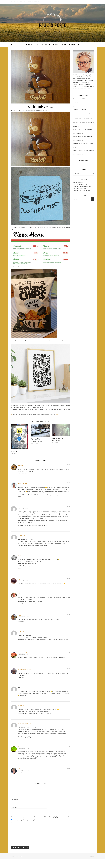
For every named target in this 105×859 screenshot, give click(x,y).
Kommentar (14, 823)
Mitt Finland (22, 2)
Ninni (19, 769)
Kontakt (36, 2)
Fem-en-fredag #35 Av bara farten (82, 99)
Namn (13, 792)
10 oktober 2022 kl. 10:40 (23, 670)
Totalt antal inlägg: (78, 188)
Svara (68, 464)
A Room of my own (78, 150)
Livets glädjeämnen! (59, 44)
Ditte (19, 593)
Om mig (16, 2)
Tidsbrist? (76, 102)
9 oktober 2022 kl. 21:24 (23, 537)
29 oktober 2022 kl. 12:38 (23, 770)
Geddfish (21, 631)
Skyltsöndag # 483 (17, 451)
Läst (36, 44)
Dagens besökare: (78, 182)
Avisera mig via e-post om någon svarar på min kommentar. (27, 820)
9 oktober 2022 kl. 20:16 (23, 508)
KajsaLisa (21, 579)
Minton (20, 465)
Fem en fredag (74, 44)
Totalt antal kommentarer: (80, 190)
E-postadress (15, 799)
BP (19, 507)
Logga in (92, 856)
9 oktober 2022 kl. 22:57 (23, 595)
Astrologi (30, 2)
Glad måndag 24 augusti (79, 109)
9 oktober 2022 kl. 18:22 (23, 466)
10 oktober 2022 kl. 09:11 (23, 633)
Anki (19, 615)
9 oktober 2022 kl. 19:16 (23, 485)
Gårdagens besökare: (79, 184)
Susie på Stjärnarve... (24, 669)
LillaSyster (21, 535)
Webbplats (14, 807)
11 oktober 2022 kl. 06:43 (23, 748)
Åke (19, 747)
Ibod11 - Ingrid (22, 483)
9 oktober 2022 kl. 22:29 (23, 557)
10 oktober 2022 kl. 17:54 (23, 689)
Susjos (20, 555)
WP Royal (20, 856)
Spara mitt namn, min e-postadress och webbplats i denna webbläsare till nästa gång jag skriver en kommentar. (40, 817)
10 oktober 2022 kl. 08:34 (23, 616)
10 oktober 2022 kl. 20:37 (23, 707)
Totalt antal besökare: (79, 186)
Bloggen (29, 44)
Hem (12, 2)
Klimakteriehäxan (23, 653)
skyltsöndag (45, 44)
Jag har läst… (76, 106)
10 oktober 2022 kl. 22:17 (23, 725)
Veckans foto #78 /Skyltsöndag (81, 113)
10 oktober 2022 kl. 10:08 (23, 654)
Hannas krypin (77, 136)
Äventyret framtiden (24, 723)
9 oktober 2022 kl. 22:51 (23, 580)
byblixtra (21, 705)
